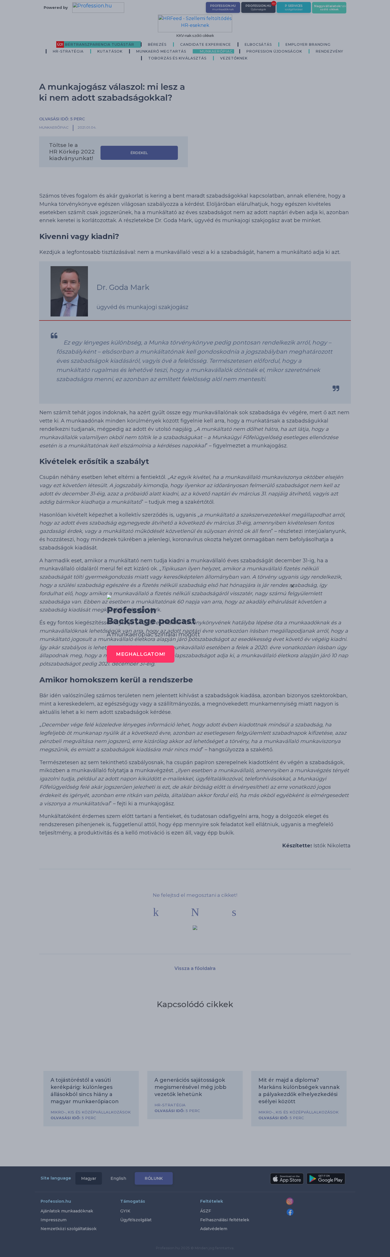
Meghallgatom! (140, 654)
